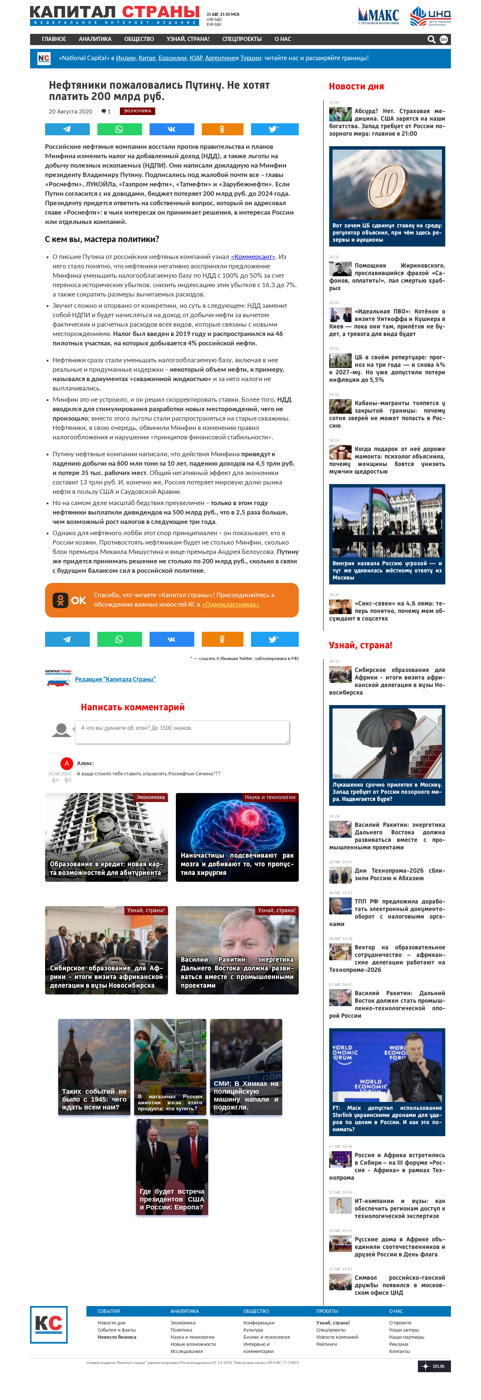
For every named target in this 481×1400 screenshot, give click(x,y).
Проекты (327, 1311)
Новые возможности (193, 1344)
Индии (126, 58)
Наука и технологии (270, 798)
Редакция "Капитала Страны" (115, 680)
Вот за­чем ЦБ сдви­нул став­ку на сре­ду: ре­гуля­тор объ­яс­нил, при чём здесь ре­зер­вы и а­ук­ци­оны (387, 232)
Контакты (399, 1352)
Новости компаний (337, 1337)
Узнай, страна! (188, 39)
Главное (54, 39)
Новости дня (356, 86)
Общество (139, 39)
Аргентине (220, 58)
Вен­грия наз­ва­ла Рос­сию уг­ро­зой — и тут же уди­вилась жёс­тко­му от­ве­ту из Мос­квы (387, 570)
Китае (147, 58)
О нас (283, 39)
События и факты (117, 1330)
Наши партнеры (406, 1337)
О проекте (400, 1323)
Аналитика (95, 39)
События (109, 1311)
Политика (181, 1330)
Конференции (259, 1323)
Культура (253, 1330)
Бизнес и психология (267, 1337)
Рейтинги (326, 1344)
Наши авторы (404, 1330)
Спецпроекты (242, 39)
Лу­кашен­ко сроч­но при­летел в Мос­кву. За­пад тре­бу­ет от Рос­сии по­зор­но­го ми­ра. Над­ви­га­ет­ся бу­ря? (387, 791)
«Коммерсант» (253, 257)
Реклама (398, 1344)
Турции (250, 58)
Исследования (187, 1352)
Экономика (150, 798)
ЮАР (196, 58)
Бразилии (173, 58)
